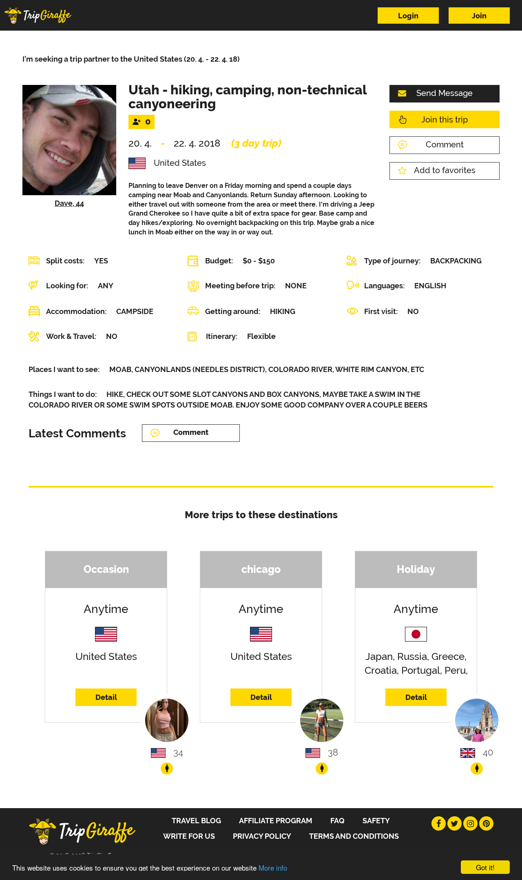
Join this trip (444, 120)
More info (273, 867)
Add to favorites (445, 170)
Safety (376, 820)
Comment (445, 144)
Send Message (444, 93)
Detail (106, 697)
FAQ (337, 820)
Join (479, 15)
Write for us (189, 836)
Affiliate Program (275, 820)
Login (408, 15)
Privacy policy (262, 836)
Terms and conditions (354, 836)
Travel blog (196, 820)
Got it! (485, 867)
